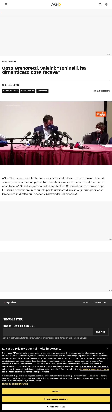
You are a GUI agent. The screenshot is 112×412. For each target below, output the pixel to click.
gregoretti (42, 91)
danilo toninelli (10, 91)
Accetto (56, 391)
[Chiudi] (108, 349)
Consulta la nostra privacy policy (94, 369)
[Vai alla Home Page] (56, 4)
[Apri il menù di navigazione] (5, 4)
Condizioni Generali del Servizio (73, 338)
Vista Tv (12, 61)
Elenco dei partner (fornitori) (15, 384)
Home (4, 61)
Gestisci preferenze (56, 407)
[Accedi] (106, 4)
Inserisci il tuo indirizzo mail (19, 326)
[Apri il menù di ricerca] (100, 4)
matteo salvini (27, 91)
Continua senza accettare (56, 399)
